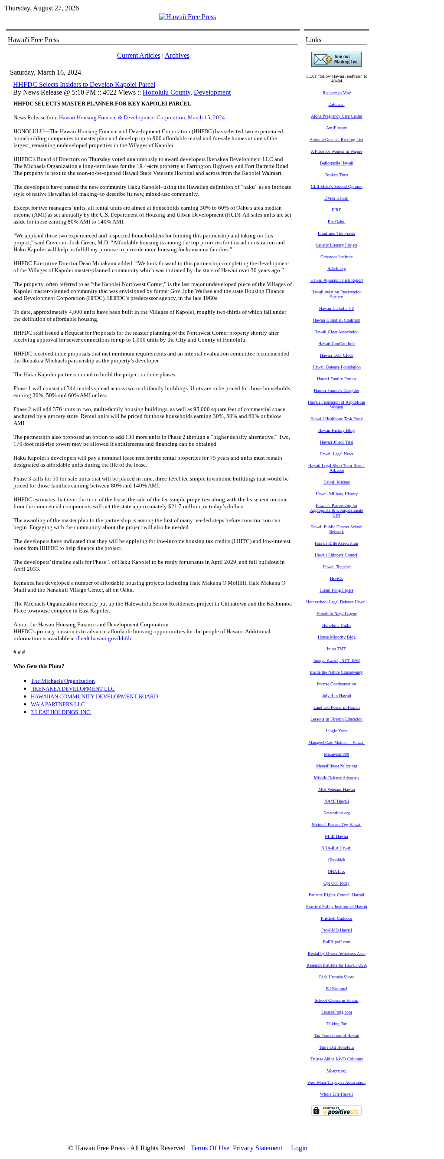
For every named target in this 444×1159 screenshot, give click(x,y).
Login (299, 1148)
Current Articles (138, 55)
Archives (177, 55)
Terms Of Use (210, 1148)
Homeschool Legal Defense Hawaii (336, 601)
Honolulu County (166, 92)
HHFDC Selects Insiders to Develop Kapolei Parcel (84, 84)
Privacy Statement (257, 1148)
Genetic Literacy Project (336, 245)
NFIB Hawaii (336, 836)
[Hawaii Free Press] (187, 16)
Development (212, 92)
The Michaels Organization (63, 681)
